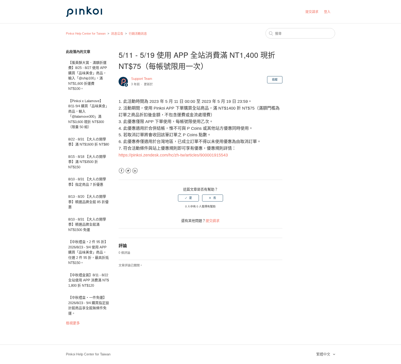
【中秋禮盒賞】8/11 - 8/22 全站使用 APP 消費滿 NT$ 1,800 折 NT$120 (88, 280)
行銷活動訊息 (138, 33)
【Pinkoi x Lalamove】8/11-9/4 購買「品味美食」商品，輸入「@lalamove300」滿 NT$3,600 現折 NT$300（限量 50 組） (88, 114)
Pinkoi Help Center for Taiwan (86, 33)
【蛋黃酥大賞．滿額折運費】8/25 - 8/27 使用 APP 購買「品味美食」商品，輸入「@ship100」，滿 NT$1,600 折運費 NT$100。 (87, 76)
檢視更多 (73, 323)
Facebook (121, 171)
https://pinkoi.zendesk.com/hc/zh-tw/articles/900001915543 (173, 155)
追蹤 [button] (275, 79)
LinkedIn (135, 171)
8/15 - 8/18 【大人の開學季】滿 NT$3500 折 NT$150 (87, 162)
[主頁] (89, 21)
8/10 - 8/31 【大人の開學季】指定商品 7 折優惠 (87, 181)
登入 (327, 11)
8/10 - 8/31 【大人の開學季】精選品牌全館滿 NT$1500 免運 (87, 224)
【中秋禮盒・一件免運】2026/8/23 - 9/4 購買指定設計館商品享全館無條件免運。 (88, 305)
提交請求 (311, 11)
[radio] (188, 198)
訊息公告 (117, 33)
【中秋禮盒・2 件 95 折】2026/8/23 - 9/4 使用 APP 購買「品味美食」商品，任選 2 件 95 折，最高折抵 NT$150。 (88, 252)
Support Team (141, 79)
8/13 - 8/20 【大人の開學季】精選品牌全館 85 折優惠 (88, 202)
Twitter (128, 171)
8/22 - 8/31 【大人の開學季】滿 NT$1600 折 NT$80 (88, 141)
